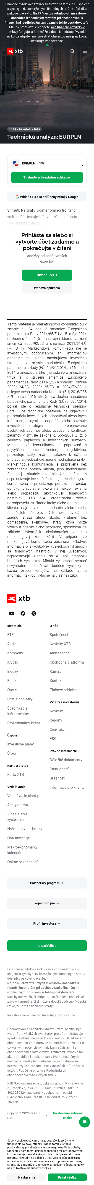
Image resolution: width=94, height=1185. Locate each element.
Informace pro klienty (67, 787)
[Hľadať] (72, 51)
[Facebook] (22, 613)
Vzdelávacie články (23, 795)
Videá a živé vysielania (17, 816)
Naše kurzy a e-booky (24, 828)
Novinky (56, 710)
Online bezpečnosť (22, 861)
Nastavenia (26, 1177)
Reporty (56, 720)
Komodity (15, 652)
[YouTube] (11, 613)
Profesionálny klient (23, 722)
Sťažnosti (57, 778)
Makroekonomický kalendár (22, 850)
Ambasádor (59, 652)
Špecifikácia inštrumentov (18, 711)
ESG (53, 738)
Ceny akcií (58, 729)
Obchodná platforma (67, 662)
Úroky (12, 753)
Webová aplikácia (47, 288)
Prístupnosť (59, 768)
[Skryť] (47, 45)
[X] (33, 613)
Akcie (11, 643)
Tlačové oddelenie (65, 689)
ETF (10, 634)
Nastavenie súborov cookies (33, 1168)
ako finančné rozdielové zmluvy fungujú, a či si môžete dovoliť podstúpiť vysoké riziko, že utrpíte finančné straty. (46, 31)
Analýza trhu (17, 804)
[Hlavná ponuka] (84, 51)
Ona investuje (18, 837)
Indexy (12, 671)
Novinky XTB (60, 643)
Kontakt (56, 680)
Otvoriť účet (47, 945)
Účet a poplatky (20, 698)
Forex (11, 680)
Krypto (12, 662)
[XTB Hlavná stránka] (13, 51)
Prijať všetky (67, 1177)
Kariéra (55, 671)
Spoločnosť (59, 634)
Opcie (12, 689)
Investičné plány (20, 744)
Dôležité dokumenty (66, 759)
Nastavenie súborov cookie (68, 1115)
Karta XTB (15, 774)
